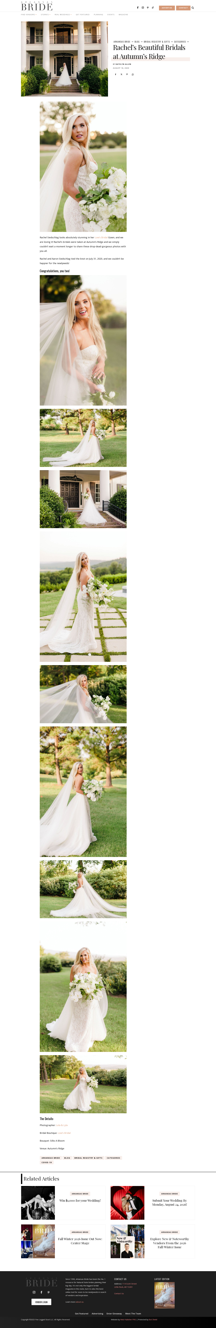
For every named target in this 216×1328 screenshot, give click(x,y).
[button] (192, 8)
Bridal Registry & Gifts (157, 42)
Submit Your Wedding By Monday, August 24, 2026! (169, 1202)
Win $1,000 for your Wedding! (80, 1200)
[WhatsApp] (132, 74)
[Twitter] (121, 74)
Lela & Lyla (62, 1125)
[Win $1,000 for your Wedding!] (38, 1203)
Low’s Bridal (101, 237)
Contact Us (119, 1293)
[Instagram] (142, 7)
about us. (80, 1302)
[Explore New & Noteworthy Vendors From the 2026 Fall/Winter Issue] (127, 1241)
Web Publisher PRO (128, 1319)
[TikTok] (152, 7)
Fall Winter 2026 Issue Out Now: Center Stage (80, 1241)
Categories (180, 42)
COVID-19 (47, 1162)
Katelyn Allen (123, 64)
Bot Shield (153, 1319)
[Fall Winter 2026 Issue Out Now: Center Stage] (38, 1241)
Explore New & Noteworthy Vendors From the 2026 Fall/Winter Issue (169, 1243)
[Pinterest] (147, 7)
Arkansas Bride (122, 42)
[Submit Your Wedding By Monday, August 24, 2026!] (127, 1203)
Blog (137, 42)
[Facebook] (137, 7)
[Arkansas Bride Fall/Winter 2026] (164, 1295)
